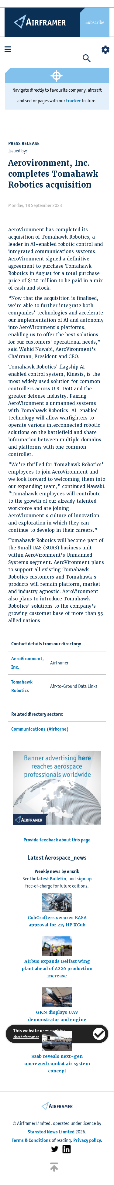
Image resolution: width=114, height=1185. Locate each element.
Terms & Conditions (31, 1140)
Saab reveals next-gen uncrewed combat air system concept (57, 1064)
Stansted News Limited (51, 1132)
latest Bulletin (51, 878)
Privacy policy (87, 1140)
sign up (84, 878)
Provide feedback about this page (57, 840)
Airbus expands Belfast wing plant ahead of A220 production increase (57, 969)
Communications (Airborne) (40, 729)
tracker (73, 101)
